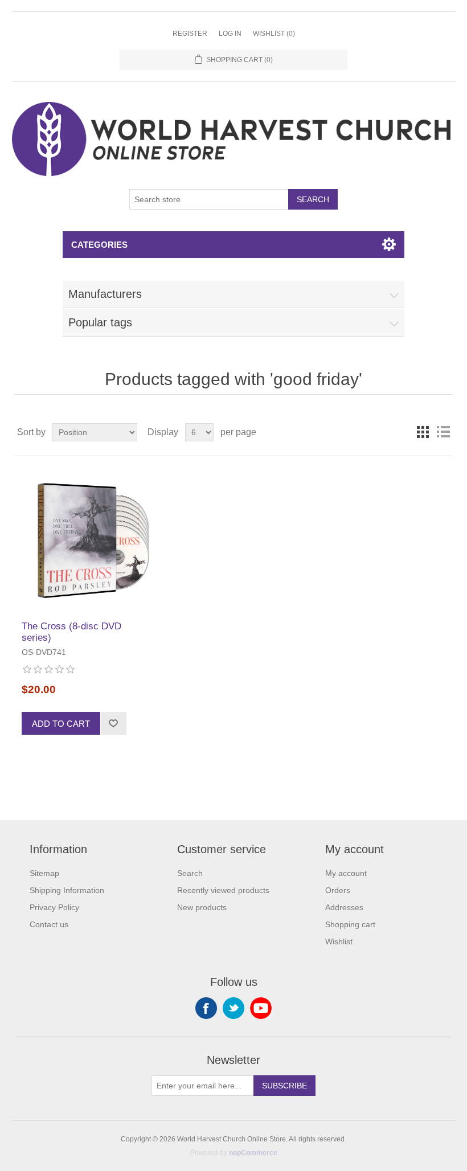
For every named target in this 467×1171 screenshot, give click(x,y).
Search (313, 199)
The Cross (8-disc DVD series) (71, 632)
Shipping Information (67, 890)
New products (202, 907)
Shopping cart (350, 924)
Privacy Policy (54, 907)
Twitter (233, 1008)
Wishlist (339, 941)
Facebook (206, 1008)
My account (346, 873)
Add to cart (61, 723)
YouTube (261, 1008)
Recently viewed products (223, 890)
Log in (230, 34)
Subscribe (284, 1085)
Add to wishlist (113, 723)
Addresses (344, 907)
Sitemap (44, 873)
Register (190, 34)
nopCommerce (253, 1153)
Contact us (49, 924)
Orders (337, 890)
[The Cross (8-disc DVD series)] (87, 538)
